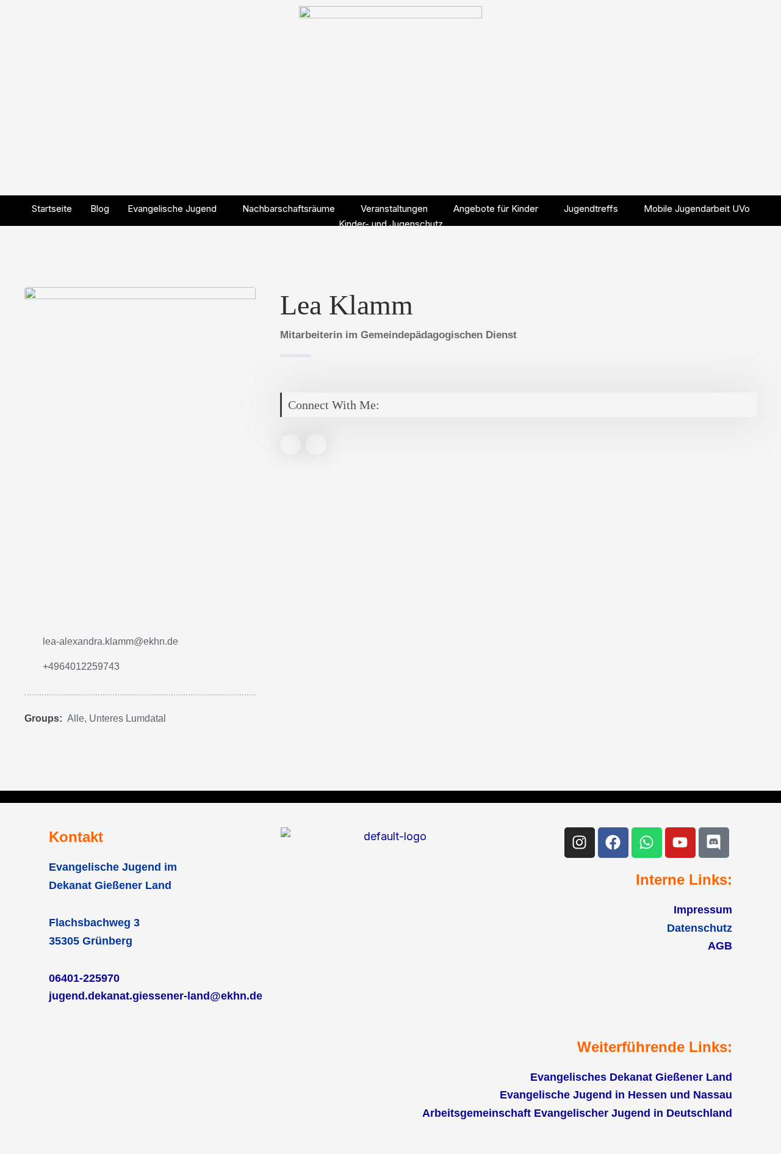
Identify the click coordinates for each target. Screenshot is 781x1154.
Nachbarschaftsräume (288, 208)
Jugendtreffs (591, 208)
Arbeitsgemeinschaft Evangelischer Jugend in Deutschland (577, 1113)
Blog (99, 208)
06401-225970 (84, 978)
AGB (720, 946)
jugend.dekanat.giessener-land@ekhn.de (155, 996)
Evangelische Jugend (172, 208)
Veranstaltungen (394, 208)
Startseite (52, 208)
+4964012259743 (81, 666)
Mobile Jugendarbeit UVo (697, 208)
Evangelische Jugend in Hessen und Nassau (616, 1095)
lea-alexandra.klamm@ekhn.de (110, 641)
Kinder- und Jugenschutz (391, 224)
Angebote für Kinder (495, 208)
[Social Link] (290, 444)
